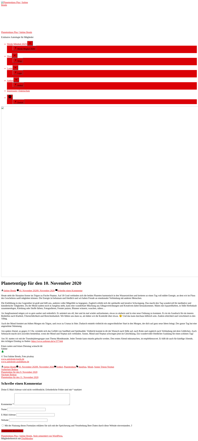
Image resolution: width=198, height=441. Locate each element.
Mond (90, 367)
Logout (16, 76)
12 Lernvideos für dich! (23, 51)
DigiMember (27, 438)
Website (4, 420)
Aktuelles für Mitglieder (24, 88)
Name (4, 409)
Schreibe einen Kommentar (70, 290)
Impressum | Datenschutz (18, 91)
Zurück (20, 102)
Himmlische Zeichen (22, 64)
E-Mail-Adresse (8, 414)
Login (9, 68)
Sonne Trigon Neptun (104, 367)
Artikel (10, 80)
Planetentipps (70, 367)
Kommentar (7, 404)
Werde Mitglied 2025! (17, 44)
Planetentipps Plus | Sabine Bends (16, 32)
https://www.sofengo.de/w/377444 (47, 341)
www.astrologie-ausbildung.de (15, 361)
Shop (9, 56)
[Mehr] (10, 97)
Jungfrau (82, 367)
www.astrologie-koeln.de (12, 359)
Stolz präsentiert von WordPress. (48, 436)
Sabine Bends (9, 290)
